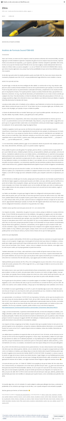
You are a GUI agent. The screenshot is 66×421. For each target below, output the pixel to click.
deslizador (54, 396)
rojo (51, 401)
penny (28, 401)
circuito (42, 396)
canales (28, 396)
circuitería (37, 396)
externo (29, 399)
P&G (21, 401)
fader (32, 399)
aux (3, 396)
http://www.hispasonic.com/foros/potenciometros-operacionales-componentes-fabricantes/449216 (29, 307)
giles (47, 399)
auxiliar (6, 396)
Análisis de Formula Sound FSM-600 (18, 50)
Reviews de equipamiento (23, 394)
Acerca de (11, 16)
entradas (21, 399)
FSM (44, 399)
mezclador (8, 401)
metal (3, 401)
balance (11, 396)
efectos (17, 399)
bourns (20, 396)
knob (50, 399)
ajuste (47, 394)
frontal (41, 399)
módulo (58, 399)
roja (48, 401)
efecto (12, 399)
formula (37, 399)
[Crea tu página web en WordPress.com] (33, 2)
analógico (54, 394)
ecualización (7, 399)
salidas (54, 401)
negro (17, 401)
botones (16, 396)
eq (25, 399)
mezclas (14, 401)
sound (58, 401)
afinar (43, 394)
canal (24, 396)
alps (50, 394)
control (46, 396)
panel (24, 401)
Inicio (3, 16)
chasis (32, 396)
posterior (32, 401)
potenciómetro (39, 401)
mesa (61, 399)
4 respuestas (5, 54)
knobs (53, 399)
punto (45, 401)
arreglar (59, 394)
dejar (50, 396)
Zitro (5, 8)
